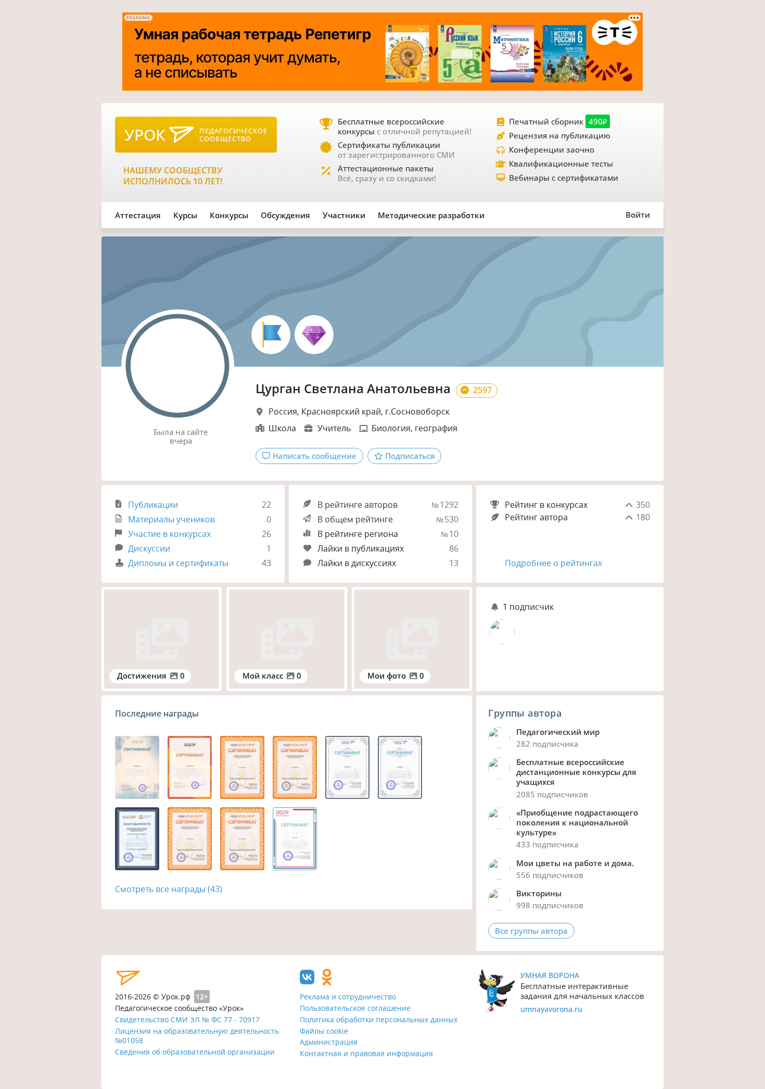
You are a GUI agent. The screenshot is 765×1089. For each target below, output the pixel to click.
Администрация (329, 1042)
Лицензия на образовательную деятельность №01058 (197, 1036)
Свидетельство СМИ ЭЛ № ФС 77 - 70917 (187, 1019)
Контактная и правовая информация (366, 1053)
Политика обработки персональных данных (378, 1019)
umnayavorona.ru (551, 1009)
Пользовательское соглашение (355, 1008)
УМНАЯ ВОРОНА (549, 975)
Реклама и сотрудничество (348, 997)
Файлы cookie (324, 1031)
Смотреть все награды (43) (168, 889)
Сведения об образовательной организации (195, 1052)
